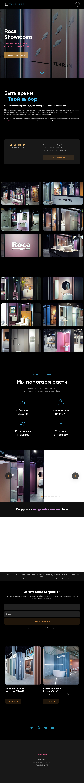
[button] (31, 496)
